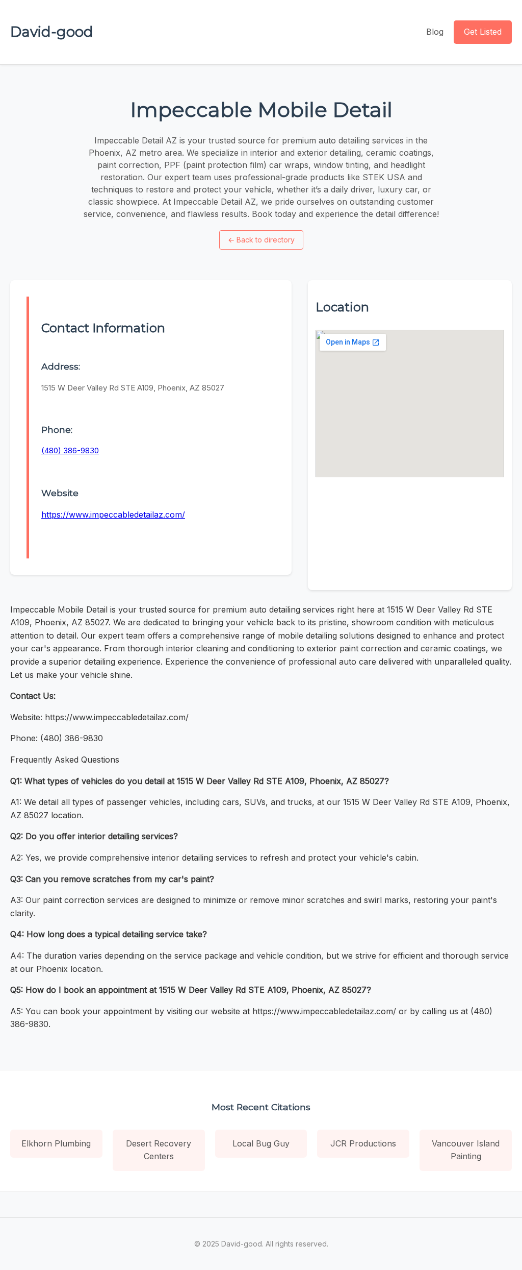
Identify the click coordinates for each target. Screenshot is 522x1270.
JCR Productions (363, 1143)
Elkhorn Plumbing (56, 1143)
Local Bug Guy (261, 1143)
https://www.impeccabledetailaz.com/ (113, 514)
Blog (434, 32)
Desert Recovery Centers (158, 1150)
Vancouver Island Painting (466, 1150)
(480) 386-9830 (70, 450)
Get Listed (483, 32)
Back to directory (261, 239)
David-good (51, 31)
